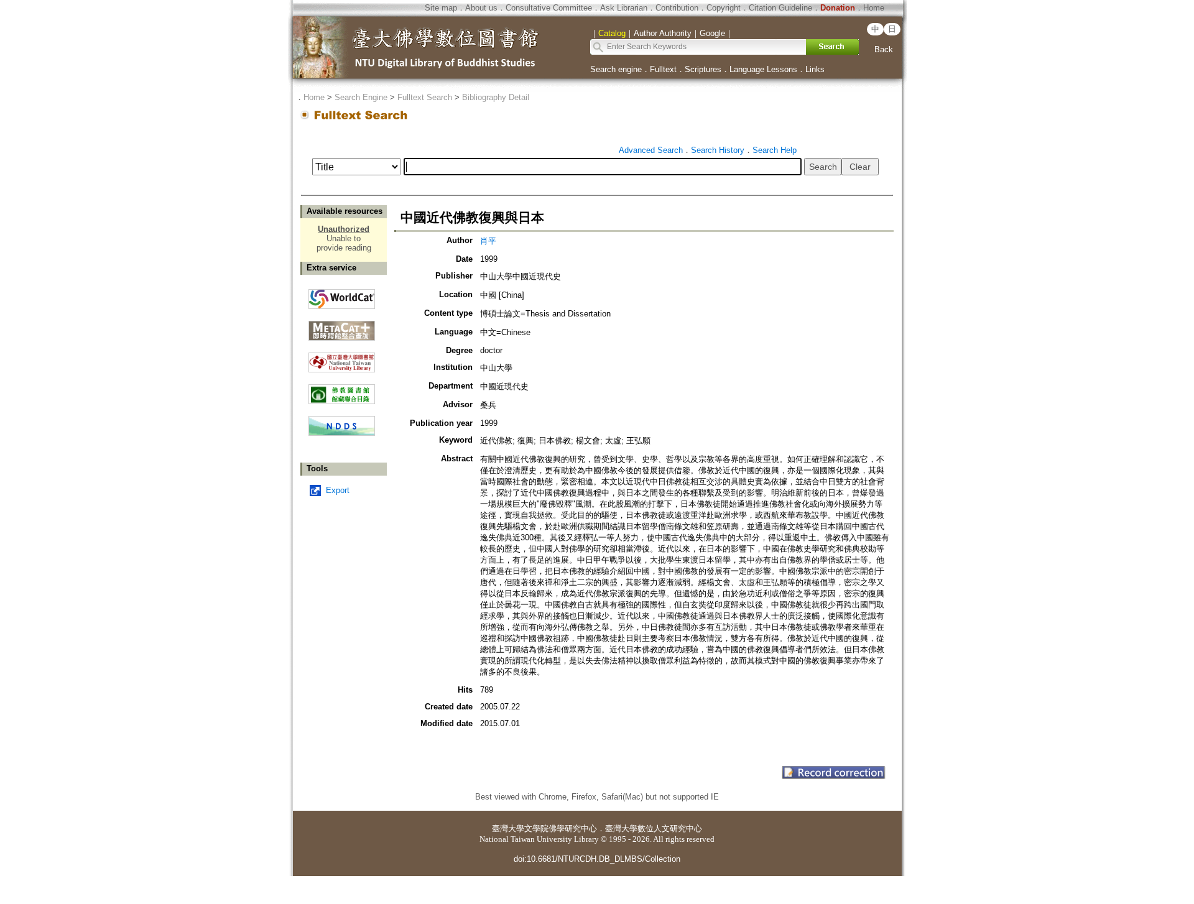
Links (815, 69)
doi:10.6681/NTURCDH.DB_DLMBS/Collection (597, 859)
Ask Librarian (623, 7)
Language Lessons (763, 69)
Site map (441, 7)
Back (883, 49)
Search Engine (361, 97)
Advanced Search (651, 150)
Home (873, 7)
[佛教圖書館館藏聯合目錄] (341, 389)
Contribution (676, 7)
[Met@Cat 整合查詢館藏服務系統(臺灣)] (341, 326)
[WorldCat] (341, 296)
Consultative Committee (549, 7)
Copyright (723, 7)
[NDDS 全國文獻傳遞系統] (341, 433)
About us (481, 7)
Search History (717, 150)
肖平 (488, 241)
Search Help (774, 150)
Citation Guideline (780, 7)
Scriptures (703, 69)
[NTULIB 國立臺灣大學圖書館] (341, 357)
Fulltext (663, 69)
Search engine (616, 69)
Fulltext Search (424, 97)
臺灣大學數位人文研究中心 (653, 828)
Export (337, 490)
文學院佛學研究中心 (560, 828)
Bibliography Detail (495, 97)
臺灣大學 (508, 828)
